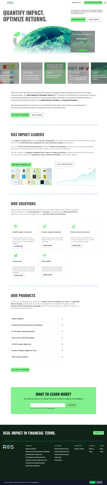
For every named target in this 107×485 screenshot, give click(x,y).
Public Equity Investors (61, 449)
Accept (92, 482)
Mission (92, 449)
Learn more (19, 246)
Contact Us (77, 2)
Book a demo (94, 19)
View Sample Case (79, 19)
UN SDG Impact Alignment (37, 454)
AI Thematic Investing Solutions (37, 457)
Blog (102, 449)
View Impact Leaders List (21, 164)
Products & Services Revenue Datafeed (37, 451)
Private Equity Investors (61, 451)
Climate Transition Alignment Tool (37, 460)
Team (92, 451)
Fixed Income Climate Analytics (37, 463)
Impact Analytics (37, 449)
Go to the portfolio (65, 164)
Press (102, 451)
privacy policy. (51, 408)
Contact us (99, 433)
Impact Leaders (79, 449)
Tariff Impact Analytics (37, 466)
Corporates (61, 457)
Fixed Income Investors (61, 454)
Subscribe (71, 405)
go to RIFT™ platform (93, 2)
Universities (61, 460)
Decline (99, 482)
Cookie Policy (35, 482)
